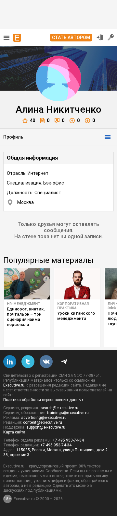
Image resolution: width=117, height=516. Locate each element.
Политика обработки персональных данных (43, 400)
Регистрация (111, 37)
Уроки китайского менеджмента (76, 316)
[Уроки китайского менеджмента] (77, 283)
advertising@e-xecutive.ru (44, 417)
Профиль (13, 137)
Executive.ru (13, 385)
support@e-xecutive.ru (45, 427)
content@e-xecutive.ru (42, 422)
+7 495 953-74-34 (68, 440)
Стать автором (71, 37)
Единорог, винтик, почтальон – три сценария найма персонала (26, 317)
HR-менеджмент (23, 304)
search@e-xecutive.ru (59, 408)
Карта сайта (14, 432)
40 (32, 120)
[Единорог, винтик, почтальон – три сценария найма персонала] (27, 283)
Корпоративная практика (73, 306)
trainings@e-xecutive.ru (68, 412)
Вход (100, 37)
